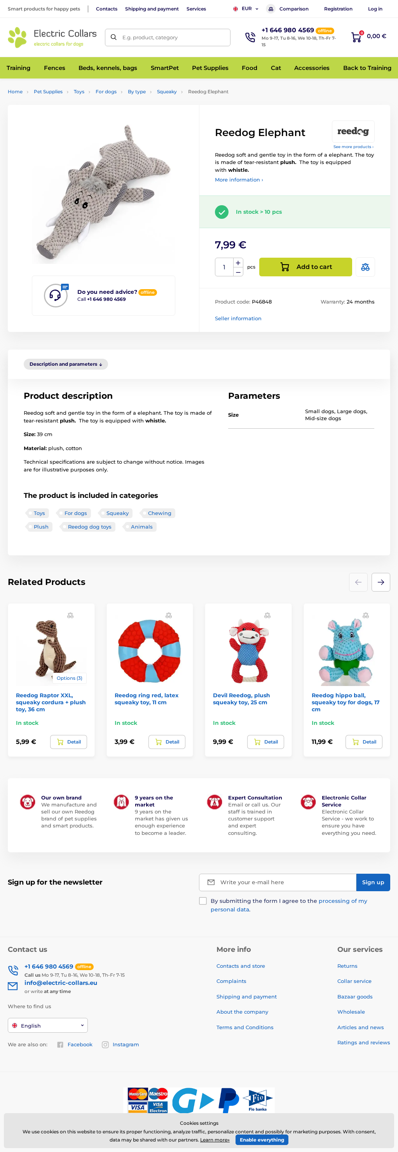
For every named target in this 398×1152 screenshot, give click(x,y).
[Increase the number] (238, 262)
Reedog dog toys (90, 527)
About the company (242, 1012)
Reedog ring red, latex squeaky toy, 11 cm (146, 699)
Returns (347, 966)
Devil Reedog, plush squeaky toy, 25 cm (241, 699)
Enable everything (262, 1140)
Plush (41, 527)
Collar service (354, 981)
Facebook (80, 1044)
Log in (375, 9)
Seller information (238, 318)
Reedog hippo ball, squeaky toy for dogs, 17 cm (346, 702)
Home (15, 91)
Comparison (294, 9)
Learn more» (215, 1140)
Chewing (159, 513)
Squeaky (167, 91)
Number (224, 267)
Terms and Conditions (245, 1027)
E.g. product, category (150, 37)
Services (196, 9)
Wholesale (351, 1012)
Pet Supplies (48, 91)
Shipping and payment (152, 9)
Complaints (231, 981)
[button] (381, 582)
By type (137, 91)
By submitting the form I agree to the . (289, 905)
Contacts (106, 9)
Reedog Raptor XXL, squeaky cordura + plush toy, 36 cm (51, 702)
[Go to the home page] (52, 37)
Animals (142, 527)
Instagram (126, 1044)
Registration (338, 9)
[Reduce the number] (238, 272)
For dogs (106, 91)
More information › (239, 179)
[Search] (113, 37)
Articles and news (360, 1027)
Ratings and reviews (363, 1042)
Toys (79, 91)
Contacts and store (240, 966)
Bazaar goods (355, 996)
